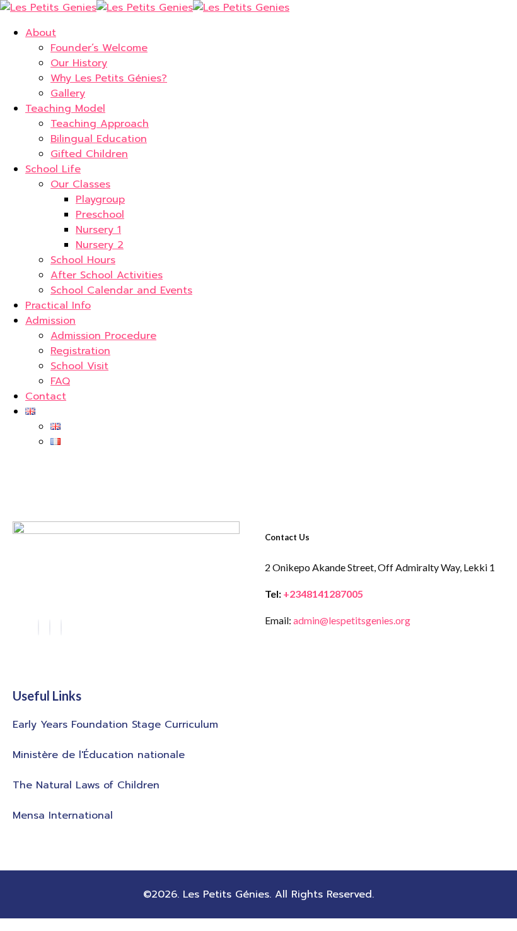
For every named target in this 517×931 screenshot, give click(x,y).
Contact (45, 396)
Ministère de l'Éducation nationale (99, 754)
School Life (53, 169)
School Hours (82, 260)
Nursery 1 (98, 229)
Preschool (100, 214)
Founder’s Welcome (99, 48)
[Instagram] (49, 627)
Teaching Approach (99, 123)
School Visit (79, 366)
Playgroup (100, 199)
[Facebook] (38, 627)
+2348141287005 (323, 594)
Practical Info (58, 305)
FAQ (60, 381)
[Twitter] (61, 627)
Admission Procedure (103, 335)
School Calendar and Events (121, 290)
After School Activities (106, 275)
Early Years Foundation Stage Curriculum (115, 724)
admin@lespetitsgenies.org (351, 620)
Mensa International (63, 815)
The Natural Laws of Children (86, 785)
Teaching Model (65, 108)
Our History (78, 63)
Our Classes (80, 184)
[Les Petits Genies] (48, 7)
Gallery (67, 93)
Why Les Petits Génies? (108, 78)
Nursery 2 (100, 244)
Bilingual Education (98, 138)
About (40, 32)
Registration (80, 351)
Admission (50, 320)
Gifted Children (89, 154)
